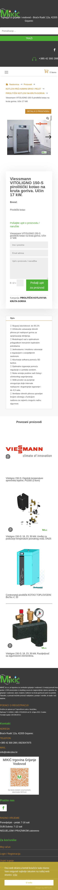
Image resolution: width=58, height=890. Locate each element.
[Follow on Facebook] (54, 49)
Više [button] (15, 875)
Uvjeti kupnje (7, 860)
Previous (10, 137)
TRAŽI (29, 38)
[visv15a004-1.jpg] (29, 137)
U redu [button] (29, 882)
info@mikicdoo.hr (8, 752)
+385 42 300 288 (48, 58)
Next (48, 137)
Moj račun (5, 847)
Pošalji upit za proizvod (37, 285)
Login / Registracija (10, 853)
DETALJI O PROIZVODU (38, 111)
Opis (12, 318)
